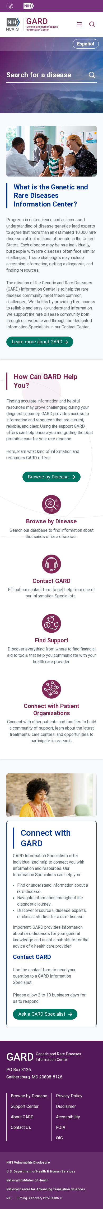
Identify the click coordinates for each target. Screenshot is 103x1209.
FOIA (60, 1127)
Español (85, 44)
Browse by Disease (29, 1096)
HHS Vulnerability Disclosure (28, 1162)
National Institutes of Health (27, 1180)
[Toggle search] (92, 24)
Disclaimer (66, 1106)
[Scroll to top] (91, 1197)
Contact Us (21, 1127)
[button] (81, 24)
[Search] (92, 75)
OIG (59, 1138)
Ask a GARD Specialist (42, 1014)
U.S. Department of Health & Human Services (40, 1171)
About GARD (22, 1117)
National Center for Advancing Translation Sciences (45, 1189)
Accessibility (68, 1117)
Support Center (25, 1106)
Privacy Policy (69, 1096)
